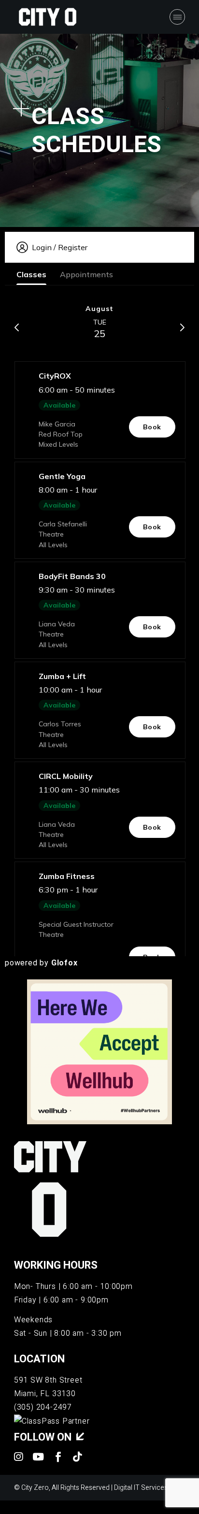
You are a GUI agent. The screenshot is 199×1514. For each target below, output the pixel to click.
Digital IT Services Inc (146, 1488)
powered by (41, 962)
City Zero (35, 1488)
